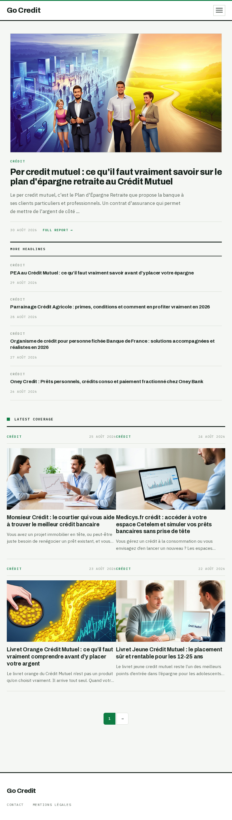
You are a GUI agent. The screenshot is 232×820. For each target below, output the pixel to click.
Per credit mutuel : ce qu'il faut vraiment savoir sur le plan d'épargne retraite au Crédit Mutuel (116, 176)
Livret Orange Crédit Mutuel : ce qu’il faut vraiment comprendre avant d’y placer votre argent (60, 656)
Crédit (17, 161)
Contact (15, 804)
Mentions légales (52, 804)
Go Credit (21, 790)
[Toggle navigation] (219, 10)
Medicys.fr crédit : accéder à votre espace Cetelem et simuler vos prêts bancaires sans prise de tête (164, 524)
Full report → (58, 230)
